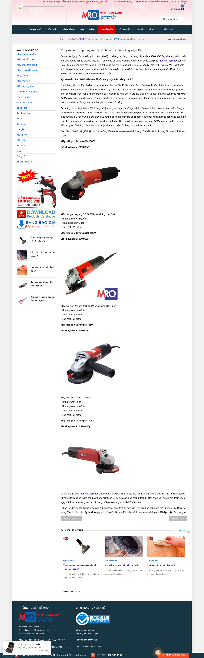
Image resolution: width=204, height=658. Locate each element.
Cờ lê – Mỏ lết (24, 97)
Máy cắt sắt (22, 75)
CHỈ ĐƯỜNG (168, 30)
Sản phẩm (68, 30)
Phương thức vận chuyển (87, 633)
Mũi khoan (22, 134)
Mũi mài (21, 140)
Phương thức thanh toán (86, 640)
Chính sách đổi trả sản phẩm (88, 646)
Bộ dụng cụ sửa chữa (27, 91)
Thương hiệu (87, 30)
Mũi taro (21, 145)
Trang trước (71, 519)
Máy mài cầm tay (25, 59)
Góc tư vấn (124, 30)
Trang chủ (35, 30)
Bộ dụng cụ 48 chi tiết (29, 647)
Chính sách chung (85, 630)
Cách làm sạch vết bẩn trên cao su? (121, 565)
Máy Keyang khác (26, 86)
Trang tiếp (178, 519)
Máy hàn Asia (23, 81)
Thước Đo (22, 108)
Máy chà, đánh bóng (27, 64)
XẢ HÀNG (153, 30)
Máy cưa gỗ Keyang (27, 70)
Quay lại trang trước (176, 39)
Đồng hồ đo (22, 156)
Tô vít (19, 118)
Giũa (19, 151)
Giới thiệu (52, 30)
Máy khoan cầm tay (26, 54)
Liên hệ (139, 30)
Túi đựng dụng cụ (25, 113)
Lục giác (21, 129)
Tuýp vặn (21, 124)
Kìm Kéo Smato (24, 102)
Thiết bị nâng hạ (24, 161)
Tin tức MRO (78, 39)
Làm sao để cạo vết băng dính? (162, 565)
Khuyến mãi (107, 30)
